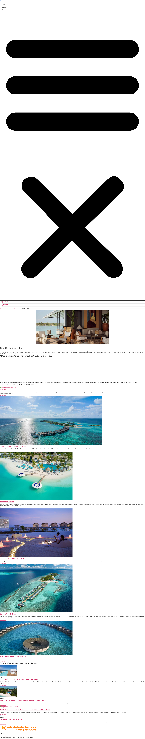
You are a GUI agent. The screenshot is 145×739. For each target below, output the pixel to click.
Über (3, 9)
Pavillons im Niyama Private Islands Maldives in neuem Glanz (23, 700)
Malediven (16, 308)
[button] (72, 155)
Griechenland (5, 6)
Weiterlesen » (3, 395)
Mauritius (4, 7)
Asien (12, 308)
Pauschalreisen (5, 3)
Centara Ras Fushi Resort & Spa (12, 558)
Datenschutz (5, 733)
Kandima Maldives (7, 502)
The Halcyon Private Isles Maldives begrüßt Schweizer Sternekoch (25, 710)
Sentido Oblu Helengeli (8, 614)
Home (1, 308)
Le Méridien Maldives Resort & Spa (13, 446)
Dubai (3, 4)
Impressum (4, 732)
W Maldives (4, 389)
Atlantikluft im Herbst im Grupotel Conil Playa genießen (20, 679)
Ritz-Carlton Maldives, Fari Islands (13, 656)
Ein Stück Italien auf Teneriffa (11, 719)
